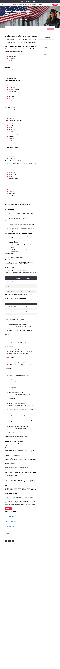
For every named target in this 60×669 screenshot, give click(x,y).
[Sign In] (50, 5)
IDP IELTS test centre (26, 502)
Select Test (8, 27)
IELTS (13, 229)
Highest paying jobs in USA (10, 516)
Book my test (8, 508)
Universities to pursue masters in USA (12, 523)
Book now (55, 4)
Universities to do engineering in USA (12, 526)
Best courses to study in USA (10, 521)
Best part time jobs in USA (15, 438)
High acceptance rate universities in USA (12, 518)
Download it (33, 1)
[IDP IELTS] (5, 4)
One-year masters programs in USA (11, 513)
